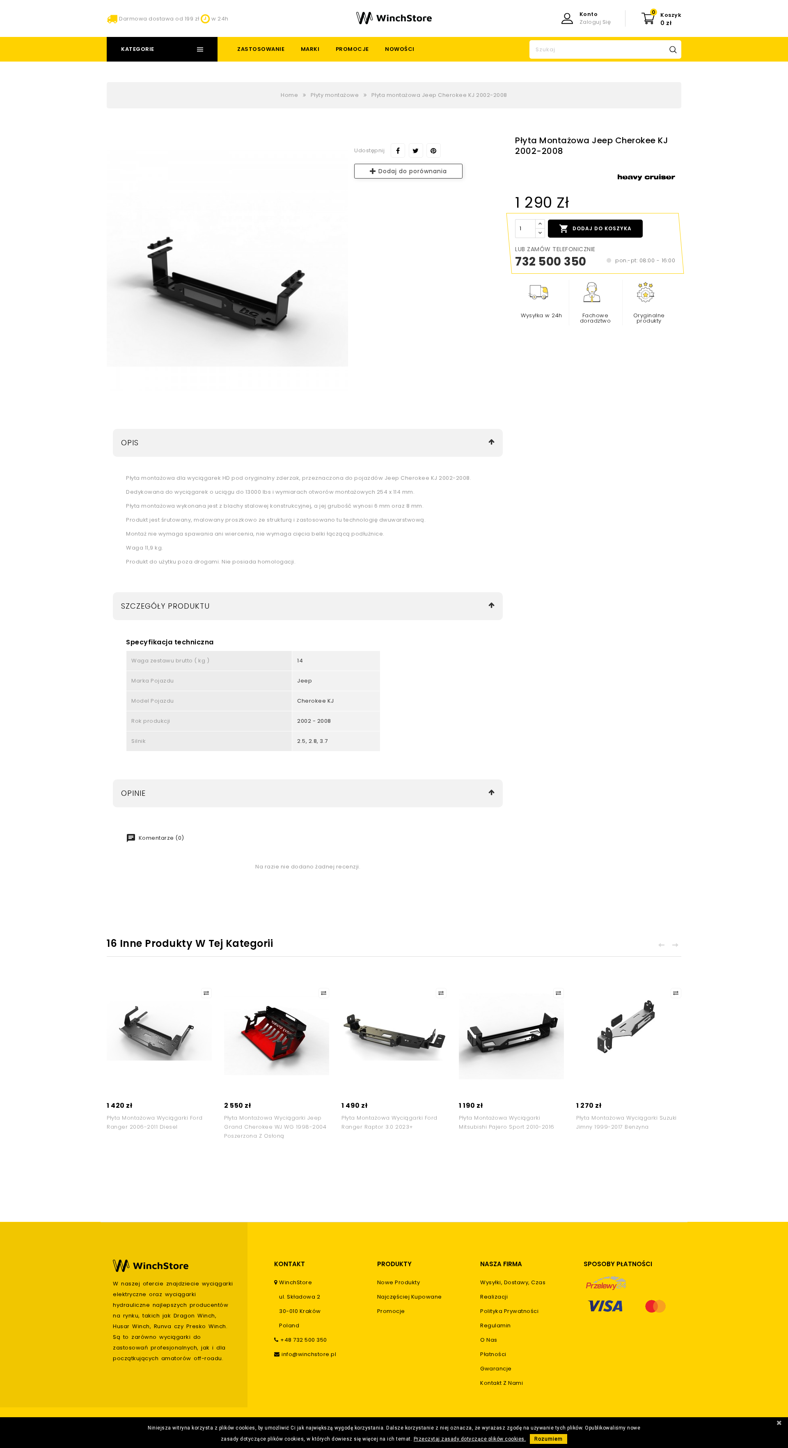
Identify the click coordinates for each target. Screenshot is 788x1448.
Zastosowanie (260, 49)
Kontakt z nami (501, 1383)
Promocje (352, 49)
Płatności (493, 1354)
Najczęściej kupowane (409, 1297)
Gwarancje (496, 1368)
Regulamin (495, 1325)
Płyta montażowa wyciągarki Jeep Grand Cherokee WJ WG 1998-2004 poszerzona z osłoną (275, 1127)
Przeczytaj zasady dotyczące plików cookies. (470, 1439)
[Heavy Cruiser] (646, 177)
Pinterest (433, 150)
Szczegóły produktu (165, 606)
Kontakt (289, 1264)
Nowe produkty (398, 1282)
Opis (130, 443)
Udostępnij (398, 150)
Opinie (133, 793)
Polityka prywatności (509, 1311)
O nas (488, 1340)
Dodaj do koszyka (595, 229)
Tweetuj (416, 150)
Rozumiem (548, 1439)
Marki (310, 49)
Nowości (400, 49)
